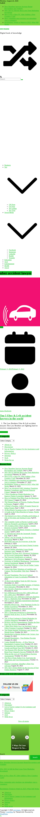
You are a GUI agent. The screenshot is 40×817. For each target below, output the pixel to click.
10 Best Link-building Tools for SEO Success (20, 581)
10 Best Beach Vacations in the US (16, 510)
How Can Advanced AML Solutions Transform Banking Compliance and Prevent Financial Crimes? (21, 490)
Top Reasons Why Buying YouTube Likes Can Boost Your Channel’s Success (21, 651)
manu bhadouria (5, 411)
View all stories (23, 721)
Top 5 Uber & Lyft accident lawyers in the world (15, 417)
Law (1, 327)
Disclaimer (8, 447)
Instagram (12, 252)
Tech (6, 262)
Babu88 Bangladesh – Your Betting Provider (20, 638)
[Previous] (13, 737)
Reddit (11, 256)
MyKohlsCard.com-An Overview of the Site (20, 541)
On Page (12, 207)
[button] (22, 203)
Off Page (12, 205)
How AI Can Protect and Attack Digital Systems (21, 545)
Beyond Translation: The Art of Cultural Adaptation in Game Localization (18, 576)
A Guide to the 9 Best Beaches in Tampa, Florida (21, 512)
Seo (5, 167)
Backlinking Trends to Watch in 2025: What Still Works (19, 789)
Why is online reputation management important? (21, 601)
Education (8, 260)
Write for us (9, 460)
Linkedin (12, 254)
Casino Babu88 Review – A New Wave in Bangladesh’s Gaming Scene (19, 643)
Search (2, 754)
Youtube (12, 258)
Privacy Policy (10, 453)
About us (8, 445)
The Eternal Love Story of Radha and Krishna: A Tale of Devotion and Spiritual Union (21, 517)
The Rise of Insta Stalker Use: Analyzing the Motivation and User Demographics (20, 659)
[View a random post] (20, 75)
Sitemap (7, 456)
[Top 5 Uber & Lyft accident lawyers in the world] (20, 302)
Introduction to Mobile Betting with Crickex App (21, 634)
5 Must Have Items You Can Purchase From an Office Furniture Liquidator (20, 627)
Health (6, 266)
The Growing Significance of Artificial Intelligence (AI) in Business (18, 558)
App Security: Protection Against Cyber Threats (21, 589)
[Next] (27, 737)
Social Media (9, 212)
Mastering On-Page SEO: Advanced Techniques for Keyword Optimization (21, 554)
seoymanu (4, 28)
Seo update (13, 208)
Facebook (12, 250)
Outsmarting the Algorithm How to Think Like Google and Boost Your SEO (20, 647)
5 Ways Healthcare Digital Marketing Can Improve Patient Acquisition (19, 495)
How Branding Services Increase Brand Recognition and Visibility (18, 8)
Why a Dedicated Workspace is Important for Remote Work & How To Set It (20, 613)
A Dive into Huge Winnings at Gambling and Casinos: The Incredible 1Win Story (20, 570)
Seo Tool (12, 210)
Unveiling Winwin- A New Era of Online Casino (21, 565)
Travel (6, 268)
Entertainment (9, 264)
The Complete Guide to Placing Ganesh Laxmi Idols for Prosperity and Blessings (20, 523)
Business (7, 165)
